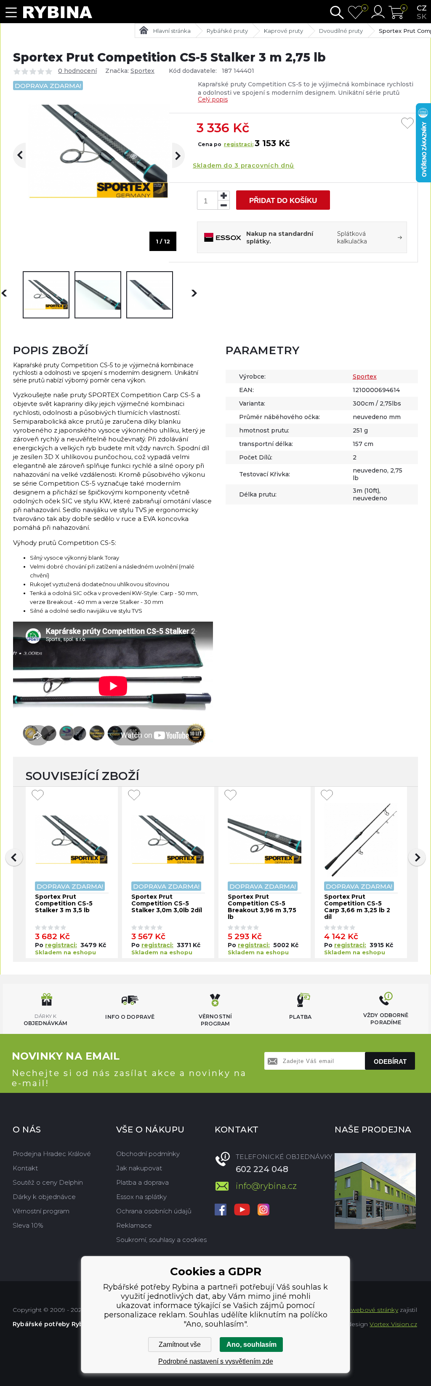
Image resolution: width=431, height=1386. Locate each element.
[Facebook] (220, 1210)
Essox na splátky (141, 1197)
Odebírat (390, 1061)
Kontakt (25, 1168)
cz (422, 8)
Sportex (142, 71)
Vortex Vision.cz (393, 1324)
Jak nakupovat (139, 1168)
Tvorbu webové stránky (363, 1310)
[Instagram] (263, 1210)
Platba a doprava (142, 1182)
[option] (46, 294)
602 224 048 (262, 1169)
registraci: (238, 144)
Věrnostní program (41, 1211)
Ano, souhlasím (251, 1344)
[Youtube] (242, 1210)
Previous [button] (26, 156)
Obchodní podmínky (148, 1154)
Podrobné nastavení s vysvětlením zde (215, 1361)
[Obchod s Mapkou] (375, 1191)
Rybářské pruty (227, 30)
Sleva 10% (28, 1225)
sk (421, 16)
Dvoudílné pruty (341, 30)
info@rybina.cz (266, 1186)
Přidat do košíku (283, 201)
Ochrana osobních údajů (154, 1211)
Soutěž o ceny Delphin (48, 1182)
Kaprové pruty (283, 30)
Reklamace (134, 1225)
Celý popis (213, 99)
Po (40, 945)
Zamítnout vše (180, 1344)
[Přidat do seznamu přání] (407, 124)
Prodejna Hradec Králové (52, 1154)
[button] (14, 857)
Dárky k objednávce (44, 1197)
